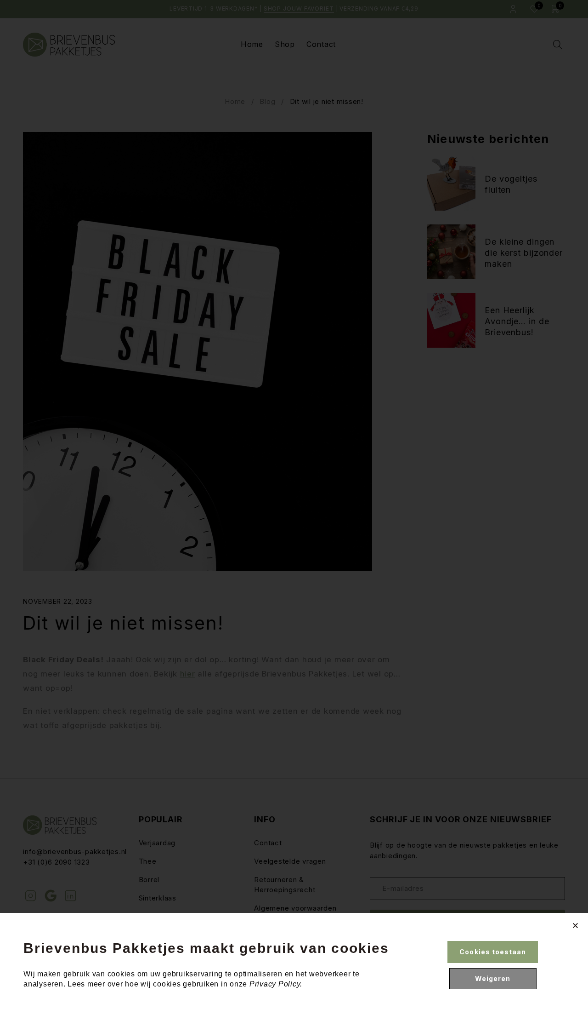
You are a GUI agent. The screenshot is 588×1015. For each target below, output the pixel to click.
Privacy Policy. (275, 984)
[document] (294, 507)
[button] (575, 925)
